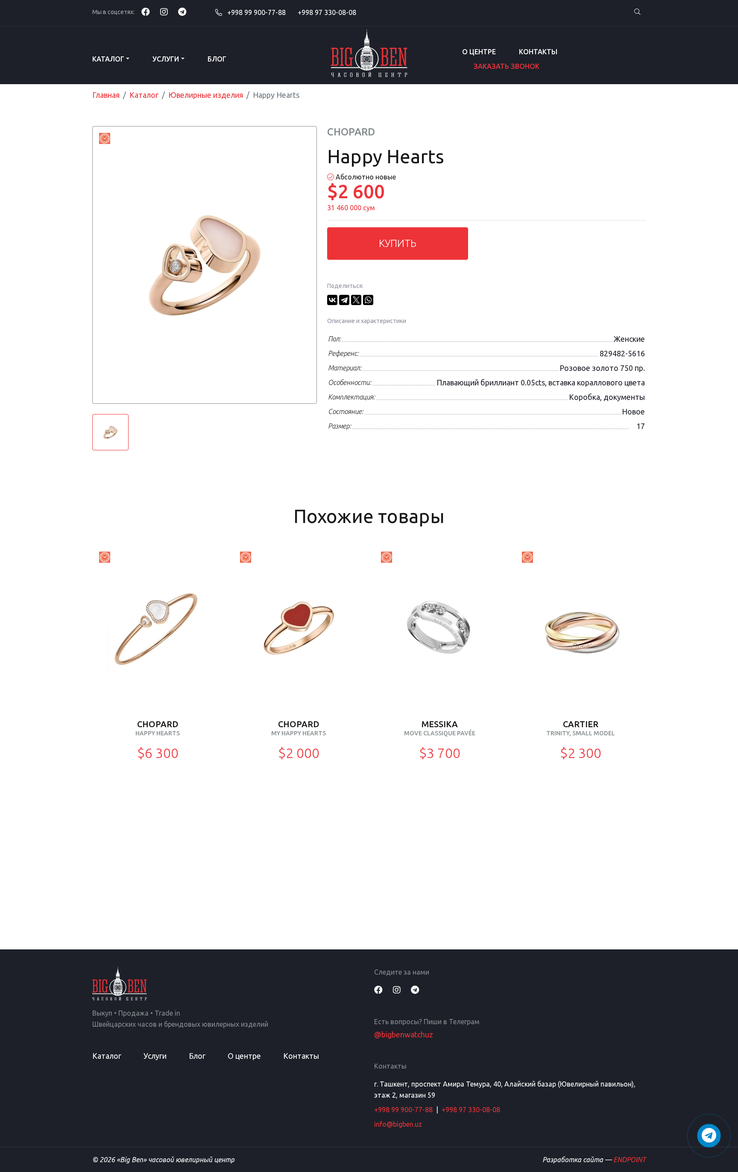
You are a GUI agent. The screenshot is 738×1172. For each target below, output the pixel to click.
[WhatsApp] (368, 300)
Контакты (538, 52)
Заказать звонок (506, 66)
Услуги (165, 59)
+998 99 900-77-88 (256, 12)
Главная (106, 95)
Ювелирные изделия (205, 95)
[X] (356, 300)
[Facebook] (145, 12)
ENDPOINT (629, 1159)
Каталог (108, 59)
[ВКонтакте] (332, 300)
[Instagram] (164, 12)
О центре (479, 52)
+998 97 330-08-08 (327, 12)
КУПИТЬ (397, 243)
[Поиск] (637, 12)
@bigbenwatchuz (403, 1034)
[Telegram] (182, 12)
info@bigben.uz (398, 1124)
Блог (217, 59)
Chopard (351, 132)
